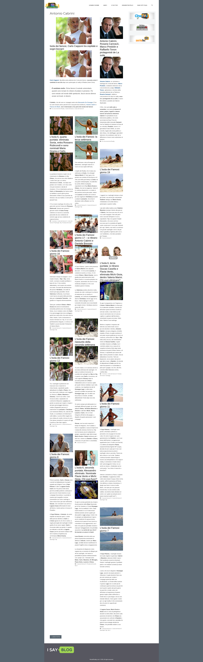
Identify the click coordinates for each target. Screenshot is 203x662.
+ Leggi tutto (55, 636)
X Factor (114, 5)
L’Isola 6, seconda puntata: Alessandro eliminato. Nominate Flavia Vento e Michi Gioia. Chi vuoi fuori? (86, 473)
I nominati (54, 221)
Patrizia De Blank (55, 107)
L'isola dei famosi (69, 108)
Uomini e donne (94, 5)
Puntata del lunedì (66, 222)
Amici (105, 5)
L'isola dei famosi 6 (79, 108)
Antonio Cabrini (90, 104)
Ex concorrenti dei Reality (58, 108)
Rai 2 (76, 565)
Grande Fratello (127, 5)
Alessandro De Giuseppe (85, 102)
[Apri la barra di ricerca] (152, 5)
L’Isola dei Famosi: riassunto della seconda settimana (85, 342)
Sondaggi (107, 375)
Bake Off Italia (142, 5)
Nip (61, 222)
